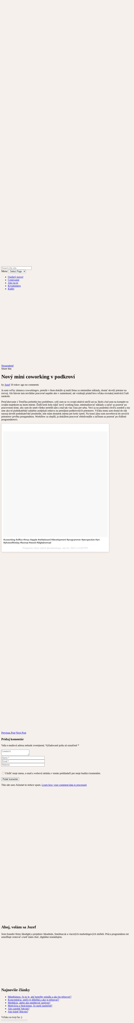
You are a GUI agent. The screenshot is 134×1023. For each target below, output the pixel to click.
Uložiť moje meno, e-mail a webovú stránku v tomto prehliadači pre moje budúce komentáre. (53, 773)
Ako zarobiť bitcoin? (18, 1008)
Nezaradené (7, 365)
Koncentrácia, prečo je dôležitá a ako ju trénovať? (33, 999)
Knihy (11, 288)
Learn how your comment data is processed (64, 785)
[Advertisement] (67, 961)
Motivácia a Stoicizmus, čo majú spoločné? (30, 1005)
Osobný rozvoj (15, 277)
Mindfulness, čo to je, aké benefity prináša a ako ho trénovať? (39, 996)
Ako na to (13, 282)
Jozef (7, 384)
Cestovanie (13, 280)
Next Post (21, 732)
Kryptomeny (14, 285)
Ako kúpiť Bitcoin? (18, 1011)
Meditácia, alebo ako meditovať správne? (29, 1002)
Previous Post (8, 732)
